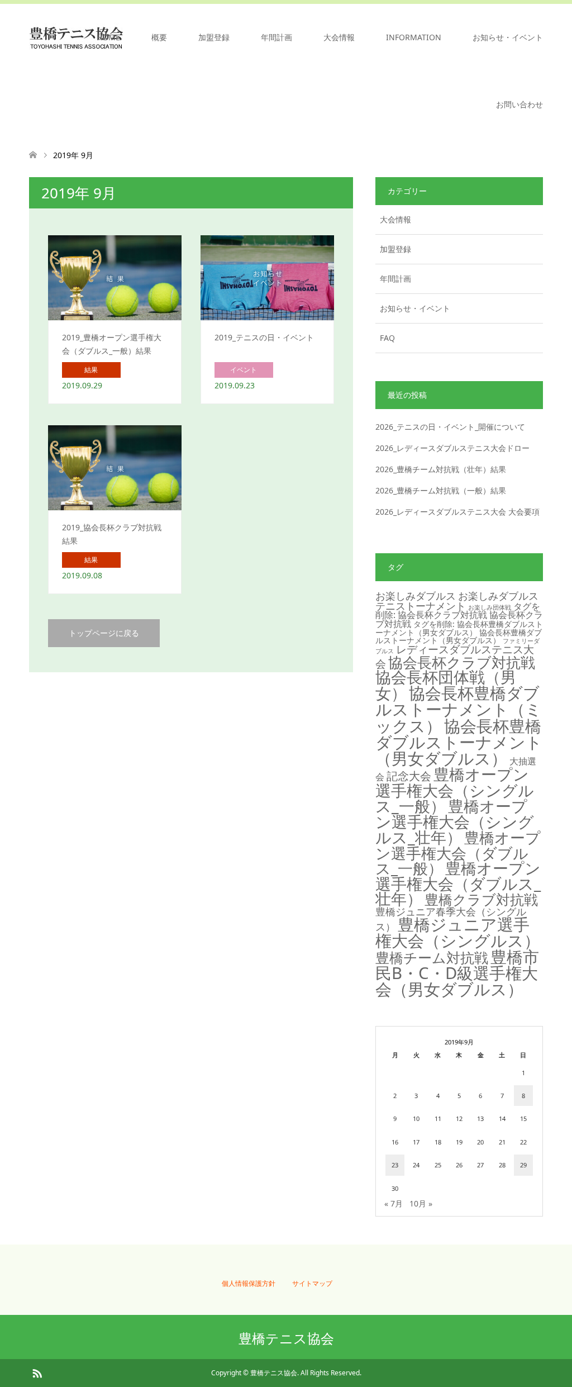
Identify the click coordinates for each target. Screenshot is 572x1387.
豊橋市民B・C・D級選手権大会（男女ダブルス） (457, 973)
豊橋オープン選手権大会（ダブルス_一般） (458, 852)
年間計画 (276, 37)
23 (395, 1165)
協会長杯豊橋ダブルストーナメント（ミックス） (458, 709)
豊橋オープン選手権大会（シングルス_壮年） (454, 821)
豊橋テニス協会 (286, 1338)
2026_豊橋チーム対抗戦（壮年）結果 (440, 469)
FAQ (387, 337)
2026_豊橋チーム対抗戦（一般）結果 (440, 490)
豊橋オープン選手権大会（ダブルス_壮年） (458, 883)
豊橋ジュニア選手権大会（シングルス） (457, 932)
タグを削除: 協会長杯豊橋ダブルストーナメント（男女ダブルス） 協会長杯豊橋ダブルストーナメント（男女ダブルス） (459, 632)
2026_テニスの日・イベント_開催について (450, 426)
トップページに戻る (104, 633)
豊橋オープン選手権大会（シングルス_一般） (454, 789)
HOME (108, 37)
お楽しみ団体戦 (489, 607)
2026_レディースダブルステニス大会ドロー (452, 448)
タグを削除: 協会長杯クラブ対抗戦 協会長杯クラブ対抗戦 (459, 615)
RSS (37, 1372)
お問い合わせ (519, 104)
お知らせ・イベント (508, 37)
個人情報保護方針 (248, 1283)
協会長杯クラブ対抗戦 (461, 662)
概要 (159, 37)
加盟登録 (214, 37)
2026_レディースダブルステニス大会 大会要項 (457, 511)
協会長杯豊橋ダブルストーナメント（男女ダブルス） (458, 742)
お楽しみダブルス (415, 595)
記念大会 (409, 775)
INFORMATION (413, 37)
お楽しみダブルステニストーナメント (456, 600)
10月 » (420, 1203)
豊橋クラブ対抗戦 (481, 899)
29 (523, 1165)
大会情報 (339, 37)
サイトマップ (312, 1283)
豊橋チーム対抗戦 (431, 957)
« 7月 (393, 1203)
